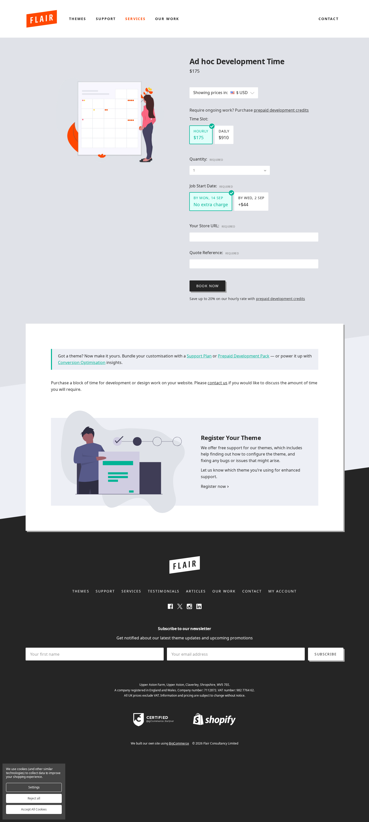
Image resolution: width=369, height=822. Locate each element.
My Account (282, 591)
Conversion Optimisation (81, 362)
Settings (34, 787)
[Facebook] (170, 606)
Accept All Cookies (34, 809)
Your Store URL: (212, 226)
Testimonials (163, 591)
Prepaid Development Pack (243, 356)
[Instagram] (189, 606)
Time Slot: (199, 119)
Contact (329, 18)
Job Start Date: (211, 186)
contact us (217, 383)
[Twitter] (179, 606)
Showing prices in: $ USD (221, 92)
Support (106, 18)
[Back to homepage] (42, 19)
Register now (213, 486)
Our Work (167, 18)
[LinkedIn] (199, 606)
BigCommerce (179, 743)
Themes (77, 18)
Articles (196, 591)
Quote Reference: (214, 252)
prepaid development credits (281, 110)
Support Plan (199, 356)
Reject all (34, 798)
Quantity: (206, 159)
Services (135, 18)
